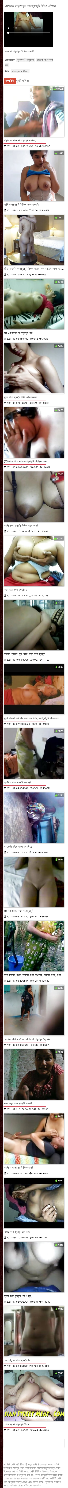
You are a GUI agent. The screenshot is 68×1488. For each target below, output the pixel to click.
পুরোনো (20, 60)
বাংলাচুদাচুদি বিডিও (20, 71)
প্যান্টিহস (30, 60)
